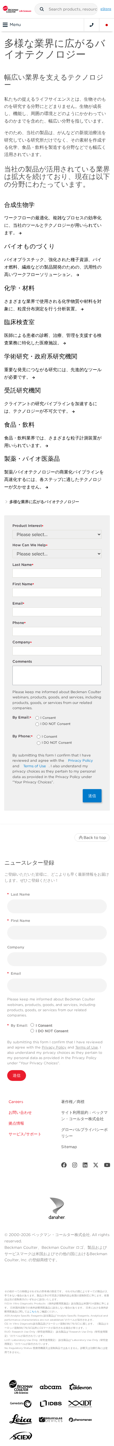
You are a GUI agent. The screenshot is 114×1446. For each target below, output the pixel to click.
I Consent (48, 718)
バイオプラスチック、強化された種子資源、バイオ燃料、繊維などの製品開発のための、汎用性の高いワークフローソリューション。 (53, 267)
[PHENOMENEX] (80, 1421)
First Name (23, 584)
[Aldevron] (80, 1388)
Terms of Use (34, 766)
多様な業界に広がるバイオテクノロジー (44, 501)
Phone (19, 623)
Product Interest (27, 526)
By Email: (21, 717)
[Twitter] (96, 1166)
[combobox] (66, 9)
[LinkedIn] (85, 1166)
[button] (42, 9)
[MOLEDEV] (50, 1420)
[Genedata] (21, 1405)
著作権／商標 (72, 1101)
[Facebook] (64, 1166)
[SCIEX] (21, 1437)
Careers (16, 1101)
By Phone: (22, 736)
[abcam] (50, 1388)
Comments (22, 661)
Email (18, 603)
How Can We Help (30, 545)
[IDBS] (50, 1405)
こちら (33, 1311)
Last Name (22, 565)
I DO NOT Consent (55, 724)
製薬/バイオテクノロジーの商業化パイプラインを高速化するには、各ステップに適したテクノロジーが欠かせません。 (54, 479)
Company (22, 642)
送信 (92, 796)
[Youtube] (107, 1166)
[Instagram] (74, 1166)
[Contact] (91, 25)
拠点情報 (16, 1123)
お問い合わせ (20, 1112)
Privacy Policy (80, 760)
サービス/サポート (25, 1134)
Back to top (95, 837)
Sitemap (69, 1147)
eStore (105, 9)
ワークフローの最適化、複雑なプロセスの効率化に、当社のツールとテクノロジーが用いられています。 (53, 225)
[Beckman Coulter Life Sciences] (17, 9)
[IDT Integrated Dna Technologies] (80, 1405)
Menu (15, 24)
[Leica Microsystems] (21, 1420)
